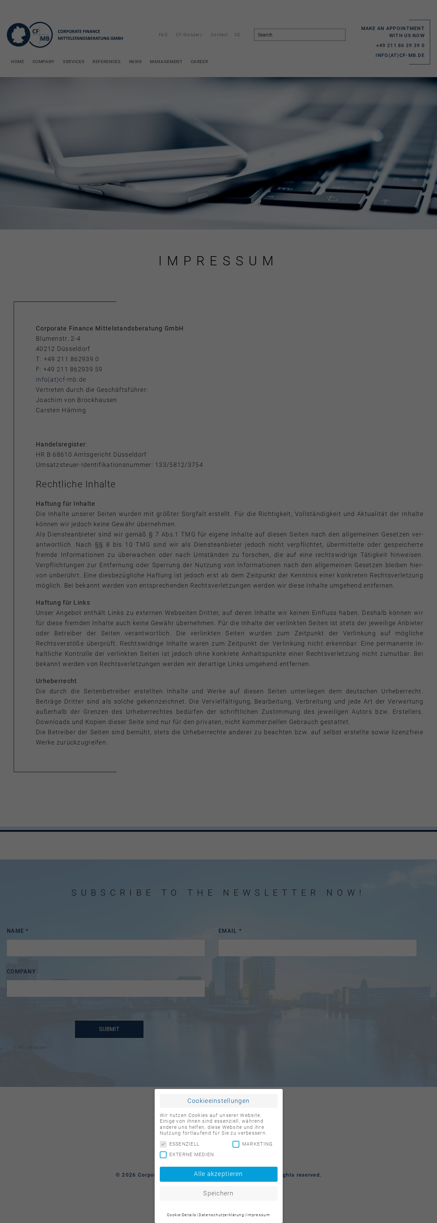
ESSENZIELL (184, 1144)
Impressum (258, 1215)
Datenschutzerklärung (221, 1215)
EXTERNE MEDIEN (191, 1154)
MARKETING (257, 1144)
